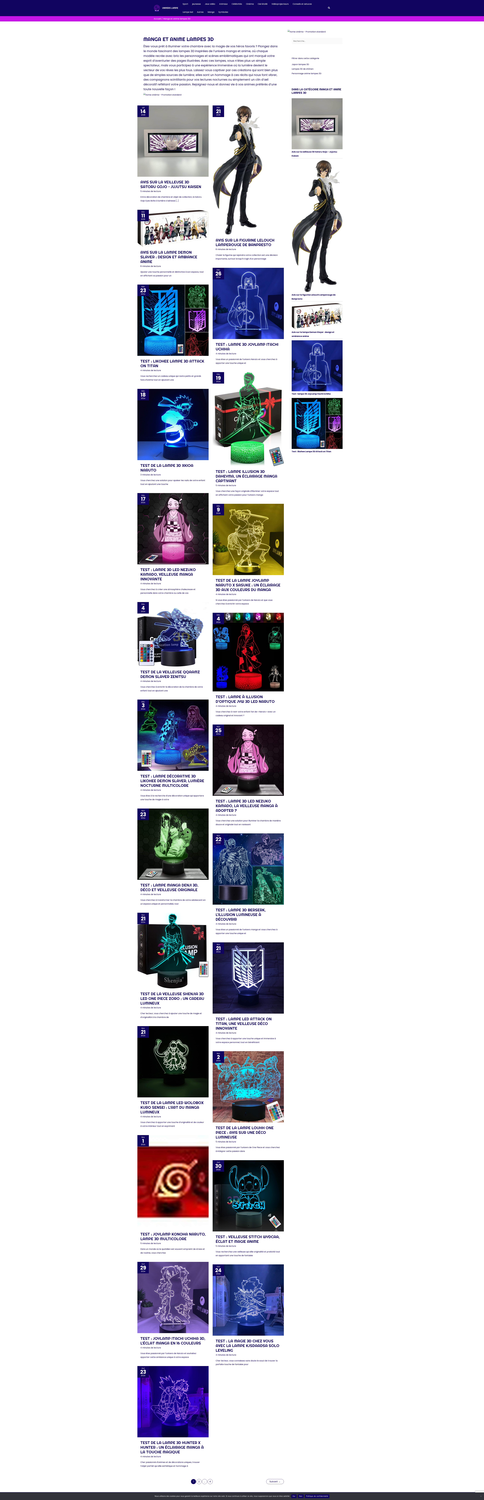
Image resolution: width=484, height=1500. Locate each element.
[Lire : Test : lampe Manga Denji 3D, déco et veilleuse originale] (173, 844)
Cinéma (250, 4)
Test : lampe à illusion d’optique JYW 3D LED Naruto (245, 699)
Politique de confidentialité (317, 1496)
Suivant (274, 1481)
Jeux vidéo (210, 4)
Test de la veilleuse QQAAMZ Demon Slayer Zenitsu (170, 674)
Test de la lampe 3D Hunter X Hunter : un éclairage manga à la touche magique (172, 1447)
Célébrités (237, 4)
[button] (329, 8)
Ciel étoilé (262, 4)
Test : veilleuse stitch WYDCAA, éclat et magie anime (248, 1239)
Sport (185, 4)
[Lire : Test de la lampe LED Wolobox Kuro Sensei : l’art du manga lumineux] (173, 1061)
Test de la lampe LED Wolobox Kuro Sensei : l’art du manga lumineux (172, 1107)
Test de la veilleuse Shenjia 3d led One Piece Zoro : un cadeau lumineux (172, 998)
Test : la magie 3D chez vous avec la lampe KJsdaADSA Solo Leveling (247, 1346)
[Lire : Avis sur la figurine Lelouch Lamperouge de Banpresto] (237, 170)
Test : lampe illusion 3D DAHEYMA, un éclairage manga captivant (246, 476)
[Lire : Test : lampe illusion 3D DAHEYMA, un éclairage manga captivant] (248, 419)
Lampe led (188, 12)
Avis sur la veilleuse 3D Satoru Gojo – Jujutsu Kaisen (170, 184)
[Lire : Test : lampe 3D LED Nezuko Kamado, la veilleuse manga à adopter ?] (248, 760)
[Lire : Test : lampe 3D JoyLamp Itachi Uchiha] (248, 303)
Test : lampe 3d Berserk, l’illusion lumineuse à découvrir (241, 915)
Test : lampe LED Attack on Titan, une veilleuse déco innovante (244, 1024)
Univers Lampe (170, 8)
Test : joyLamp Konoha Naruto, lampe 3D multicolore (173, 1236)
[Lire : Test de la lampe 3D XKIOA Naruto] (173, 424)
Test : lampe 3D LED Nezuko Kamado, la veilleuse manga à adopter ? (247, 806)
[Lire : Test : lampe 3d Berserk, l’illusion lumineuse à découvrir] (248, 868)
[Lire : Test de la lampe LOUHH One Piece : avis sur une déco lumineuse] (248, 1086)
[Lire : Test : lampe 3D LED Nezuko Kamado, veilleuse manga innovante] (173, 528)
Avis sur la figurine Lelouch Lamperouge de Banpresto (245, 242)
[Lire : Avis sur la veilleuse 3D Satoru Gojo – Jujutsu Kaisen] (173, 141)
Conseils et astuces (302, 4)
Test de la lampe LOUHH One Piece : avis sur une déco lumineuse (245, 1132)
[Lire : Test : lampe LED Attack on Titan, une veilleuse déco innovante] (248, 977)
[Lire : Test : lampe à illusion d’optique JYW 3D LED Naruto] (248, 652)
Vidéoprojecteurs (280, 4)
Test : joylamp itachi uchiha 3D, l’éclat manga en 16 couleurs (172, 1340)
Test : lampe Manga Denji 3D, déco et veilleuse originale (169, 887)
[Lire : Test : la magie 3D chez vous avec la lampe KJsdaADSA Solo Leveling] (248, 1299)
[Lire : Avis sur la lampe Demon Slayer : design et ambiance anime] (173, 228)
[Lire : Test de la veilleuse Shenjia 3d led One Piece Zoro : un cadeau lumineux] (173, 950)
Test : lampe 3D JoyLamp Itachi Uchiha (247, 346)
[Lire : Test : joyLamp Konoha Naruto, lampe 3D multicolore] (173, 1181)
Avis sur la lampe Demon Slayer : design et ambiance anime (168, 257)
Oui (294, 1496)
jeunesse (196, 4)
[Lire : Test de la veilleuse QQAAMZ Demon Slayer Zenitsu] (173, 634)
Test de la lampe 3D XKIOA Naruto (166, 468)
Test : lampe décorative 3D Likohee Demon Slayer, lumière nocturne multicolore (172, 781)
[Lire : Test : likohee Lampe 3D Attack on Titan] (173, 320)
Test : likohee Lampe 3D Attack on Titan (172, 363)
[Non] (481, 1496)
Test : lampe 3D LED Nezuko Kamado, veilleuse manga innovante (168, 574)
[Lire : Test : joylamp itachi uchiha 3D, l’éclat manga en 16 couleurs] (173, 1297)
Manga (211, 12)
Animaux (223, 4)
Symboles (223, 12)
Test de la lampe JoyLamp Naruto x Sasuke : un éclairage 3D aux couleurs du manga (248, 585)
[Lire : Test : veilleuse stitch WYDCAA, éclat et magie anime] (248, 1195)
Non (300, 1496)
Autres (200, 12)
